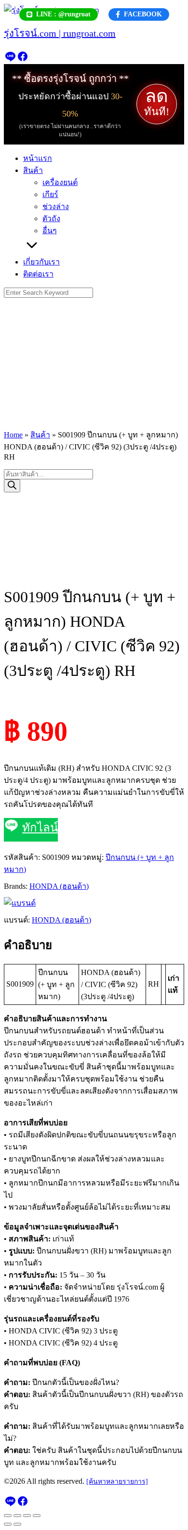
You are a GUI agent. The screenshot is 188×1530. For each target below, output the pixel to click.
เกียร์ (50, 194)
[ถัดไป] (17, 1524)
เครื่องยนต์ (60, 182)
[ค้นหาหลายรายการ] (117, 1481)
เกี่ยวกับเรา (41, 262)
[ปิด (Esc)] (36, 1515)
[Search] (12, 485)
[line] (10, 59)
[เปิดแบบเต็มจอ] (17, 1515)
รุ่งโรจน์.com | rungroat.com (60, 33)
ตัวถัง (51, 218)
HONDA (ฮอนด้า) (59, 886)
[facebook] (22, 59)
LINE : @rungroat (63, 14)
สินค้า (33, 170)
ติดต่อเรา (38, 274)
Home (13, 435)
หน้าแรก (37, 158)
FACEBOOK (143, 14)
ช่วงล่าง (55, 206)
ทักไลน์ (40, 827)
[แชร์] (27, 1515)
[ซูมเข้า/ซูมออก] (8, 1515)
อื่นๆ (49, 230)
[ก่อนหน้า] (8, 1524)
